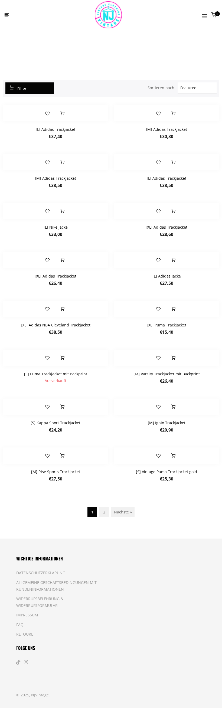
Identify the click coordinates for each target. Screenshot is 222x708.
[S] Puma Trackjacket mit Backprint (55, 373)
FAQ (20, 624)
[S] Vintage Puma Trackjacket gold (166, 471)
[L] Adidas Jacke (166, 276)
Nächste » (123, 512)
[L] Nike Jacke (56, 227)
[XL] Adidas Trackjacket (166, 227)
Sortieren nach (161, 87)
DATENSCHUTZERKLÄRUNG (40, 572)
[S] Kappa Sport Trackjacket (55, 422)
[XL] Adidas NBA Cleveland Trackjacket (55, 325)
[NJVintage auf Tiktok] (19, 662)
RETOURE (24, 634)
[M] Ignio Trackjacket (166, 422)
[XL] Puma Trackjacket (166, 325)
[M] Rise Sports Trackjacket (55, 471)
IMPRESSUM (27, 614)
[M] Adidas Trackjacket (166, 129)
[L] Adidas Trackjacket (55, 129)
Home (25, 44)
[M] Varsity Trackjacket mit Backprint (166, 373)
